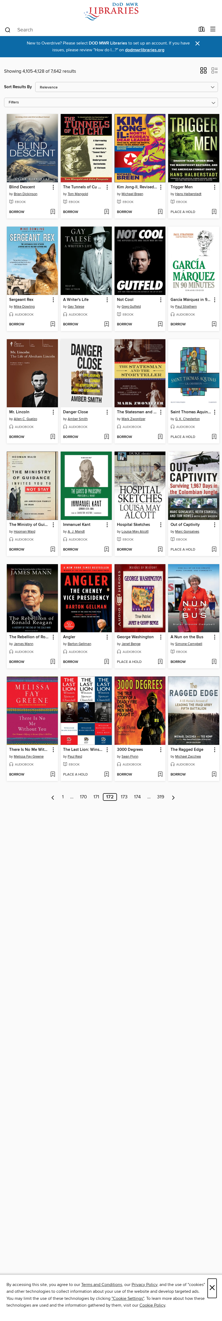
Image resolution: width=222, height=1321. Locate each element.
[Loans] (202, 30)
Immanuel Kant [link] (76, 524)
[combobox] (99, 29)
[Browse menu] (213, 29)
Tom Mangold (78, 194)
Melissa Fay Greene (29, 756)
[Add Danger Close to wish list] (106, 437)
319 (160, 797)
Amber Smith (78, 419)
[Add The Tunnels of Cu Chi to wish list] (106, 212)
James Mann (23, 644)
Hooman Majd (24, 531)
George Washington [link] (135, 637)
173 (124, 797)
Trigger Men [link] (182, 187)
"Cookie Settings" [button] (128, 1298)
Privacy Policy (144, 1284)
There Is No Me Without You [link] (29, 749)
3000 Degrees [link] (130, 749)
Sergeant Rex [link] (21, 299)
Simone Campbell (188, 644)
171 (96, 797)
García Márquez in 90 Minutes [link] (191, 299)
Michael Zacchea (188, 756)
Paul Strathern (186, 306)
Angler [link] (69, 637)
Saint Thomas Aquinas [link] (191, 412)
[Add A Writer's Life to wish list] (106, 324)
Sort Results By (18, 87)
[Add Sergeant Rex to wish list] (52, 324)
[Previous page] (53, 797)
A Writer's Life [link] (76, 299)
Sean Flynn (130, 756)
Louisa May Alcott (135, 531)
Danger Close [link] (75, 412)
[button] (203, 72)
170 (83, 797)
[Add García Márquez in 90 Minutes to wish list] (214, 324)
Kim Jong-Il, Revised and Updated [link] (137, 187)
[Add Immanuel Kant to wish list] (106, 549)
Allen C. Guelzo (25, 419)
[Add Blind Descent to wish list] (52, 212)
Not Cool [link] (125, 299)
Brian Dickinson (25, 194)
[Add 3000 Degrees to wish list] (160, 774)
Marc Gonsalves (187, 531)
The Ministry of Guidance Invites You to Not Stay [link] (29, 524)
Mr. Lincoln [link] (19, 412)
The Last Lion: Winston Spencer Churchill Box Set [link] (83, 749)
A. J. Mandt (76, 531)
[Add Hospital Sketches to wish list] (160, 549)
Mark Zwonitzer (133, 419)
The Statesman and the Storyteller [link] (137, 412)
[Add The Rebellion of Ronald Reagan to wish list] (52, 662)
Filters (14, 102)
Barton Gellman (79, 644)
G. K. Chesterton (187, 419)
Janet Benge (131, 644)
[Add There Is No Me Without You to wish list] (52, 774)
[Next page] (173, 797)
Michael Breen (132, 194)
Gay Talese (76, 306)
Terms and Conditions (101, 1284)
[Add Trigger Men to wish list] (214, 212)
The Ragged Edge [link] (187, 749)
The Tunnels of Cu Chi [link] (83, 187)
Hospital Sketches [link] (133, 524)
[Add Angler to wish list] (106, 662)
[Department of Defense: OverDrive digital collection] (111, 11)
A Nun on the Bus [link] (187, 637)
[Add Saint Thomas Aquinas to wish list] (214, 437)
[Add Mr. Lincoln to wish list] (52, 437)
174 (137, 797)
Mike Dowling (24, 306)
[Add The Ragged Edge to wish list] (214, 774)
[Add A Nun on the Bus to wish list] (214, 662)
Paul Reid (75, 756)
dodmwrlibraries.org (144, 50)
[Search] (7, 29)
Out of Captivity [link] (185, 524)
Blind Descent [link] (22, 187)
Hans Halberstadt (188, 194)
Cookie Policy (152, 1305)
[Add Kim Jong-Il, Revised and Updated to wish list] (160, 212)
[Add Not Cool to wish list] (160, 324)
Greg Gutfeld (131, 306)
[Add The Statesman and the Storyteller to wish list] (160, 437)
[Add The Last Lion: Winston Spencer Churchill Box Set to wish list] (106, 774)
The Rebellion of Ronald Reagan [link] (29, 637)
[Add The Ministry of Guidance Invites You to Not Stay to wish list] (52, 549)
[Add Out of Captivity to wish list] (214, 549)
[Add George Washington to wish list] (160, 662)
